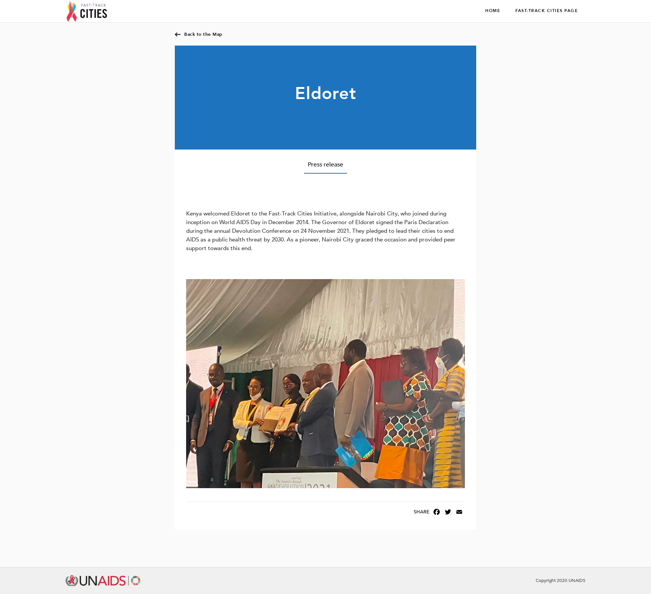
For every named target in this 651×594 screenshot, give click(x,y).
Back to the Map (203, 34)
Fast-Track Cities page (546, 11)
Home (492, 11)
